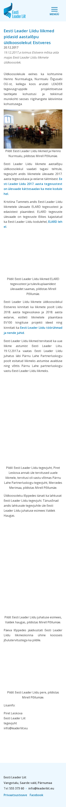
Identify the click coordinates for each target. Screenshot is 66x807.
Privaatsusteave (15, 795)
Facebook (36, 795)
